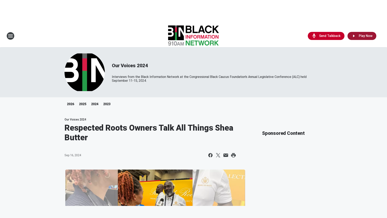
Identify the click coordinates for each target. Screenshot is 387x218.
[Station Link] (193, 35)
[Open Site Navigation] (10, 36)
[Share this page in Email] (226, 155)
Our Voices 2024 (130, 65)
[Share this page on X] (218, 155)
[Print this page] (233, 155)
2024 (94, 104)
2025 (82, 104)
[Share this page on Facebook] (210, 155)
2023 (106, 104)
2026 (70, 104)
